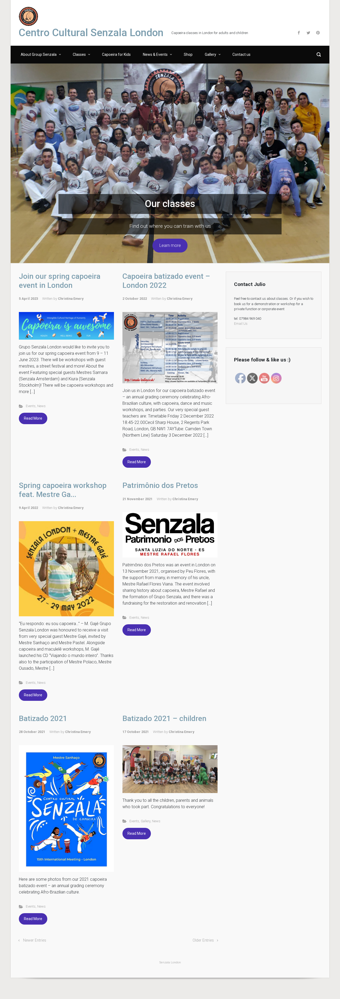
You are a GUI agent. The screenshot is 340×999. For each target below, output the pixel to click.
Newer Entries (34, 940)
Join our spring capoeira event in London (59, 281)
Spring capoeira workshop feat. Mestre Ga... (63, 490)
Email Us (241, 324)
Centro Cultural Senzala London (91, 33)
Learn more (170, 245)
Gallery (145, 821)
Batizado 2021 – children (164, 718)
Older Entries (203, 940)
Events (31, 406)
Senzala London (170, 962)
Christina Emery (70, 299)
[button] (34, 163)
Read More (33, 418)
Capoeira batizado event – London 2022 (166, 281)
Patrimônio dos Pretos (160, 485)
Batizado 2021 (43, 718)
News (41, 406)
